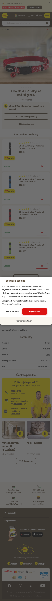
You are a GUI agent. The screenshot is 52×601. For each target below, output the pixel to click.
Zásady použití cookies (11, 304)
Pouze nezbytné (12, 311)
